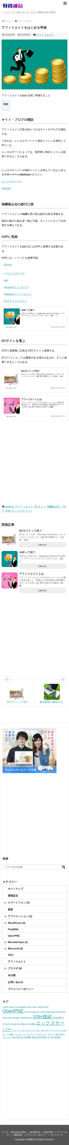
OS (25, 1012)
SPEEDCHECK (26, 1018)
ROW (57, 1012)
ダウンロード (46, 1030)
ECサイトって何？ (30, 371)
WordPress (16, 923)
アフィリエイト (45, 34)
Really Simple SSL (47, 1012)
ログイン (51, 1034)
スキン (37, 1030)
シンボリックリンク (26, 1030)
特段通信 (30, 1139)
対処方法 (19, 1037)
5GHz (11, 1007)
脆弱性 (44, 1037)
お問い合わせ (15, 982)
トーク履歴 (9, 1034)
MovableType (18, 942)
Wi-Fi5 (8, 1024)
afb (6, 280)
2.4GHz (6, 1007)
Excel (28, 1007)
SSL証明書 (56, 1018)
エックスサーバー (12, 181)
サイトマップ (15, 888)
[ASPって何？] (10, 559)
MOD (46, 1007)
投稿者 (34, 1037)
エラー (15, 1030)
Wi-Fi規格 (31, 1024)
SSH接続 (42, 1016)
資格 (10, 909)
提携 (39, 1037)
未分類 (12, 975)
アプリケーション (20, 916)
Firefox (34, 1007)
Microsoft (15, 948)
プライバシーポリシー (21, 989)
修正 (57, 1034)
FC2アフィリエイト (15, 301)
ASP (7, 511)
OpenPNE (14, 935)
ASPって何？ (28, 310)
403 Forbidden (20, 1007)
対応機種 (27, 1037)
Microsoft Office (19, 1132)
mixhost (6, 188)
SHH (10, 1018)
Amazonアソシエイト (16, 287)
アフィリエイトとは (31, 399)
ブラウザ (15, 968)
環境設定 (13, 895)
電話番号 (57, 1037)
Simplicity (16, 1018)
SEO (10, 955)
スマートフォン (19, 902)
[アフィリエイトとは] (10, 580)
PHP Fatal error (33, 1012)
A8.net (8, 264)
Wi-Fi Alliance (22, 1024)
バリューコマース (14, 273)
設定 (52, 1037)
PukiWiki (13, 929)
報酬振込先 (53, 506)
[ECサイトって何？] (10, 537)
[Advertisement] (34, 465)
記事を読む (42, 545)
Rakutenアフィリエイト (18, 294)
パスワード (30, 1034)
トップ (5, 1132)
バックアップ (19, 1034)
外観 (14, 1037)
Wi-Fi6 (13, 1024)
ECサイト (40, 506)
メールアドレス (41, 1034)
